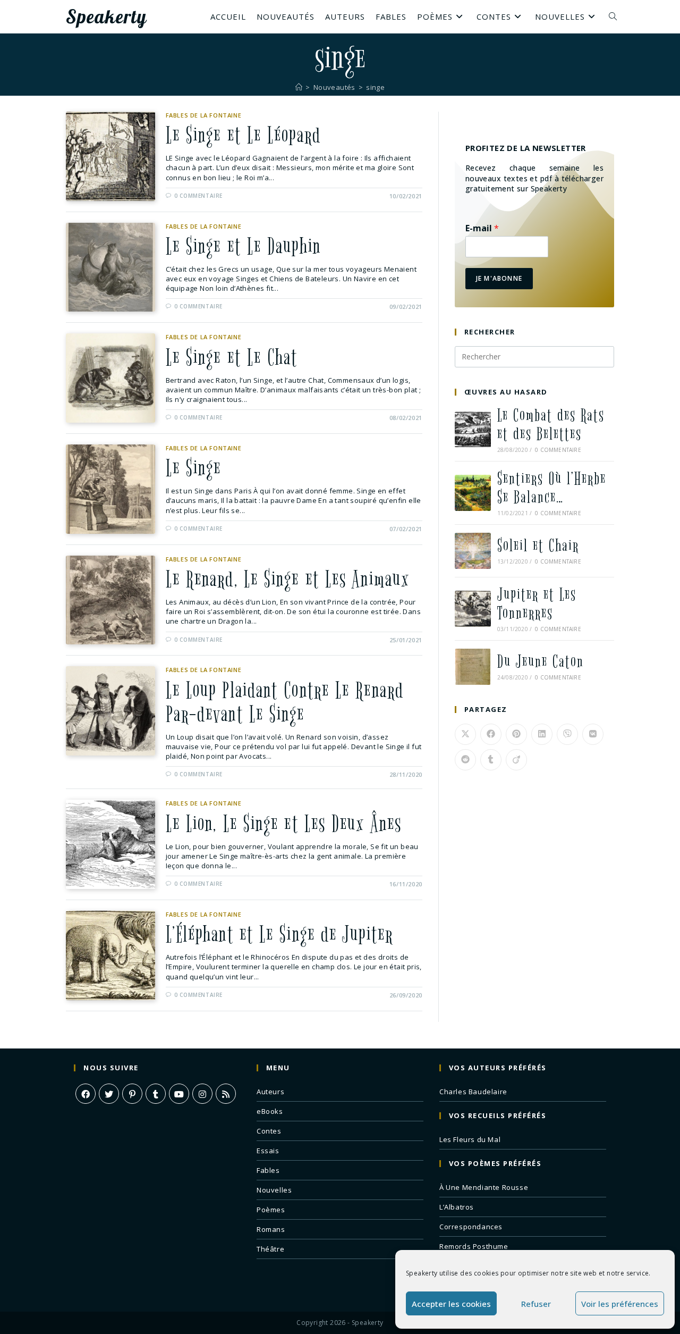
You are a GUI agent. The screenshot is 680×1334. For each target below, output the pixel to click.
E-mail (482, 228)
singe (375, 87)
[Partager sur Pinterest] (516, 734)
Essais (268, 1150)
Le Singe (194, 468)
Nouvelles (274, 1190)
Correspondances (471, 1226)
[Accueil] (298, 87)
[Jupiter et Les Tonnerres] (473, 609)
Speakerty (106, 16)
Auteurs (270, 1091)
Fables (268, 1170)
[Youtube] (179, 1094)
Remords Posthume (473, 1246)
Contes (269, 1131)
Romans (271, 1229)
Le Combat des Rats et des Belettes (551, 425)
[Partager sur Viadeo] (516, 759)
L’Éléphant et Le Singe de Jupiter (279, 935)
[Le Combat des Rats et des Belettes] (473, 430)
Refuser (536, 1303)
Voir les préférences (619, 1303)
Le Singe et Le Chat (232, 358)
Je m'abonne (499, 278)
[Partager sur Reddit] (465, 759)
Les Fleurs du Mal (469, 1139)
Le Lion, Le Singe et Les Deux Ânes (284, 824)
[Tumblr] (156, 1094)
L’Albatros (456, 1207)
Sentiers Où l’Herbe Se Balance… (551, 488)
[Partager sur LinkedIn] (541, 734)
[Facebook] (85, 1094)
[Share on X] (465, 734)
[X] (109, 1094)
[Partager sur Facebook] (491, 734)
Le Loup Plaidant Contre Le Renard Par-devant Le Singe (285, 702)
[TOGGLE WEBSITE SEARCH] (613, 16)
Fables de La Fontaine (204, 115)
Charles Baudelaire (473, 1091)
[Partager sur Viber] (567, 734)
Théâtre (270, 1249)
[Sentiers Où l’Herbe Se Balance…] (473, 493)
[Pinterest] (132, 1094)
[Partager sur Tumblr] (491, 759)
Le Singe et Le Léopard (243, 135)
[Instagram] (202, 1094)
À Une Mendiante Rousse (483, 1187)
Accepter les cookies (451, 1303)
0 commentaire (198, 195)
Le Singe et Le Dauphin (243, 247)
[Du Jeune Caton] (473, 667)
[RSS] (226, 1094)
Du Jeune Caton (540, 662)
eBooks (270, 1111)
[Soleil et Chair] (473, 551)
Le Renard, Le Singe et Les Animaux (288, 579)
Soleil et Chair (538, 546)
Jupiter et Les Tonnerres (536, 604)
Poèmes (271, 1209)
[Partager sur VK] (593, 734)
